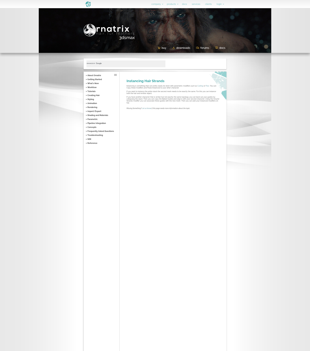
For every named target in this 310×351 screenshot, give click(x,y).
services (196, 4)
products (171, 4)
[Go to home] (88, 6)
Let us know (146, 108)
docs (184, 4)
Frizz (207, 86)
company (156, 4)
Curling (200, 86)
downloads (183, 47)
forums (204, 47)
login (219, 4)
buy (164, 47)
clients (208, 4)
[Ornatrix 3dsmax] (109, 41)
